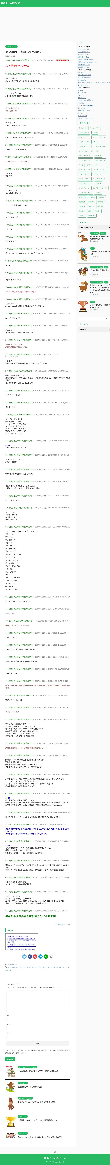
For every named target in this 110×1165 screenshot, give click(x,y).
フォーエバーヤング (99, 179)
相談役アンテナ (83, 54)
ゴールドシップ (96, 151)
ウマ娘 (95, 132)
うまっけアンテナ (84, 52)
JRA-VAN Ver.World (84, 75)
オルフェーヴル (84, 142)
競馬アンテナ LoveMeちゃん (87, 62)
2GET (80, 95)
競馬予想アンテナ (84, 65)
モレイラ (95, 188)
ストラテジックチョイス (36, 967)
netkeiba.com (82, 80)
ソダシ (81, 165)
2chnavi (80, 90)
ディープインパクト (100, 169)
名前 (7, 1015)
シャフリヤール (100, 160)
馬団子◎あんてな (84, 67)
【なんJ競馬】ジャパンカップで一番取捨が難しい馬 (38, 1071)
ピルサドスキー (61, 967)
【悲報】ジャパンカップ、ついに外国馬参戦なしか (37, 1120)
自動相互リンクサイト (85, 118)
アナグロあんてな (84, 111)
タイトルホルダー (92, 165)
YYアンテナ (82, 98)
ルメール (98, 192)
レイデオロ (82, 197)
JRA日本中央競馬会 (84, 77)
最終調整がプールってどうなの (30, 1087)
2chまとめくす (83, 92)
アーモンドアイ (94, 128)
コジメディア (82, 116)
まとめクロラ (82, 108)
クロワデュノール (99, 146)
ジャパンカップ (12, 964)
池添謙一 (97, 211)
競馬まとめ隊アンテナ (85, 59)
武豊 (89, 211)
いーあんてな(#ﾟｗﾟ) (85, 100)
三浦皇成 (92, 197)
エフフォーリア (84, 137)
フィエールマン (84, 179)
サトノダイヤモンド (85, 156)
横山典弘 (100, 206)
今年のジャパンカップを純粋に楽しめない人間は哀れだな (40, 1137)
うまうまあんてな (84, 49)
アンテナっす (82, 113)
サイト (8, 1033)
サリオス (98, 156)
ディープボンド (84, 174)
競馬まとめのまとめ (10, 3)
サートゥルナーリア (85, 160)
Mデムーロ (82, 128)
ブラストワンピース (85, 183)
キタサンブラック (84, 146)
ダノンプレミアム (84, 169)
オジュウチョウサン (99, 137)
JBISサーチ (82, 72)
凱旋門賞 (82, 202)
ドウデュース (97, 174)
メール (8, 1024)
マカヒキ (98, 183)
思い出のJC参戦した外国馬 (64, 924)
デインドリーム (50, 967)
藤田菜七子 (91, 216)
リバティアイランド (85, 192)
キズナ (95, 142)
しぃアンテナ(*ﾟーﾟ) (85, 105)
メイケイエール (84, 188)
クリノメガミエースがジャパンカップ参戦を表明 (37, 1102)
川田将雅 (82, 206)
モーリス (104, 188)
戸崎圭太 (91, 206)
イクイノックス (84, 132)
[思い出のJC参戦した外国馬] (40, 956)
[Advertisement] (55, 23)
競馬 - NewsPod (83, 57)
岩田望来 (100, 202)
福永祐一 (82, 216)
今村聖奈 (102, 197)
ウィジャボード (12, 967)
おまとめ (81, 103)
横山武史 (82, 211)
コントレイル (83, 151)
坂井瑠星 (91, 202)
